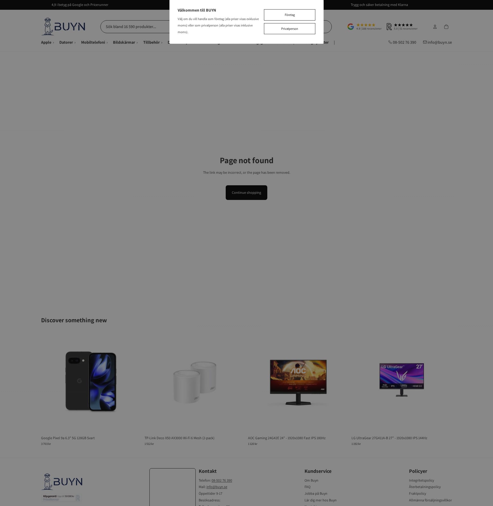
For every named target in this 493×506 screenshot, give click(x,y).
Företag (290, 15)
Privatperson (289, 28)
